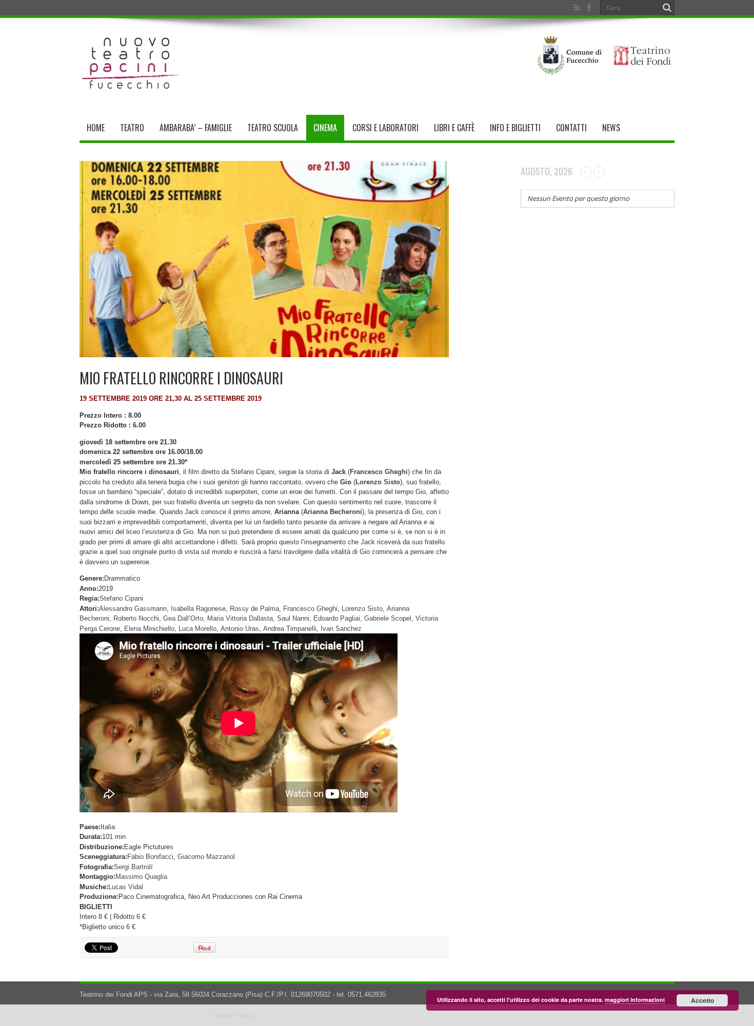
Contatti (571, 127)
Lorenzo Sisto (362, 608)
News (611, 127)
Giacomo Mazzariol (206, 856)
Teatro (132, 127)
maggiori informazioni (635, 999)
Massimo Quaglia (141, 876)
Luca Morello (197, 628)
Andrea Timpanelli (289, 628)
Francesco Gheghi (310, 608)
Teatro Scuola (272, 127)
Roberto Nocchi (136, 618)
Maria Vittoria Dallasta (240, 618)
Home (96, 127)
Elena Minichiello (149, 628)
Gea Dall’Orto (183, 618)
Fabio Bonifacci (150, 856)
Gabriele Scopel (387, 618)
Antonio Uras (240, 628)
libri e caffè (454, 127)
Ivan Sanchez (341, 628)
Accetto (702, 1000)
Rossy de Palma (254, 608)
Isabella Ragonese (198, 608)
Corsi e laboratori (385, 127)
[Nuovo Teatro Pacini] (131, 89)
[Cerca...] (666, 7)
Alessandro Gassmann (133, 608)
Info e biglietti (515, 127)
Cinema (325, 127)
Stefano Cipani (121, 598)
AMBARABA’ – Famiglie (196, 127)
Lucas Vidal (125, 887)
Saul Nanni (293, 618)
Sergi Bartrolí (133, 867)
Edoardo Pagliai (336, 618)
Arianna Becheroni (332, 512)
